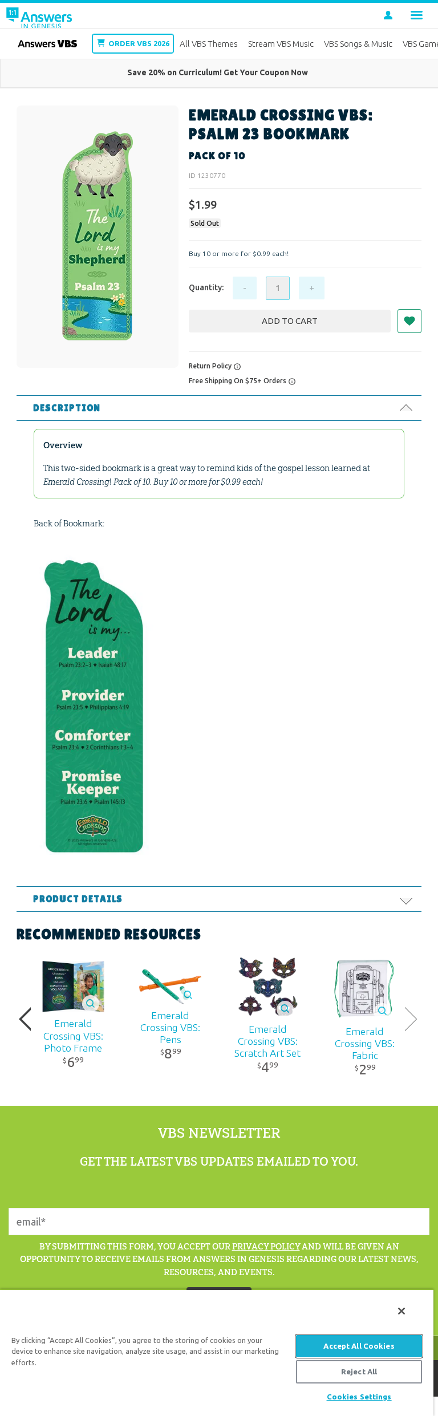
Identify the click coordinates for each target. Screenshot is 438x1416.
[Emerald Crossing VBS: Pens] (170, 986)
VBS (47, 43)
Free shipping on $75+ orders (238, 380)
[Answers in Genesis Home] (38, 15)
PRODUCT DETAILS (78, 899)
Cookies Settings (359, 1397)
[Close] (401, 1311)
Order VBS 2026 (138, 43)
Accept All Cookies (358, 1346)
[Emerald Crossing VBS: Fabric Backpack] (365, 987)
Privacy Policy (266, 1246)
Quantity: (206, 287)
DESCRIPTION (66, 408)
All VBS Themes (209, 43)
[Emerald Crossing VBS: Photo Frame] (73, 987)
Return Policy (211, 366)
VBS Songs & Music (358, 43)
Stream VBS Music (281, 43)
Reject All (359, 1372)
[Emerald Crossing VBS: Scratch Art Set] (267, 987)
